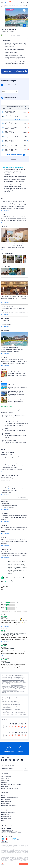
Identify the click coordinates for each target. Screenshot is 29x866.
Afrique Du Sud (22, 711)
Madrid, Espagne (6, 704)
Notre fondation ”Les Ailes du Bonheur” (11, 784)
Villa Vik (4, 692)
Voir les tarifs (23, 864)
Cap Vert (17, 711)
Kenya (12, 711)
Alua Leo (8, 681)
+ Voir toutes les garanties (9, 193)
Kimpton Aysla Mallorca (16, 678)
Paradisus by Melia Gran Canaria (10, 690)
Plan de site (5, 786)
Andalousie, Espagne (15, 704)
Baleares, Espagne (7, 707)
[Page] (2, 760)
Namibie (8, 711)
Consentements (6, 803)
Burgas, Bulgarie (6, 712)
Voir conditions (13, 159)
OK (26, 768)
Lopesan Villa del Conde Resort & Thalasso (17, 688)
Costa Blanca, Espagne (17, 702)
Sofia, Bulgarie (14, 712)
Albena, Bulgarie (6, 714)
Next (25, 235)
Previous (3, 235)
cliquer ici (10, 612)
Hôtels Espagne (15, 5)
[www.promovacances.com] (10, 2)
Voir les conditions (21, 497)
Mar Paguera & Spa (13, 682)
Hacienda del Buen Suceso (13, 686)
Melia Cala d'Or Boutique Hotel (13, 680)
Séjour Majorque (4, 6)
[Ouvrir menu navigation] (1, 2)
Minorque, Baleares (7, 702)
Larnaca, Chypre (14, 714)
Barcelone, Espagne (7, 706)
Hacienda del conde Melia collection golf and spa (12, 691)
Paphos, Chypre (22, 714)
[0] (24, 2)
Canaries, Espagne (17, 706)
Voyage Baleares (23, 5)
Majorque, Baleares (14, 701)
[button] (14, 235)
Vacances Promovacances (6, 5)
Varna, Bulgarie (21, 712)
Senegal (4, 711)
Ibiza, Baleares (5, 701)
